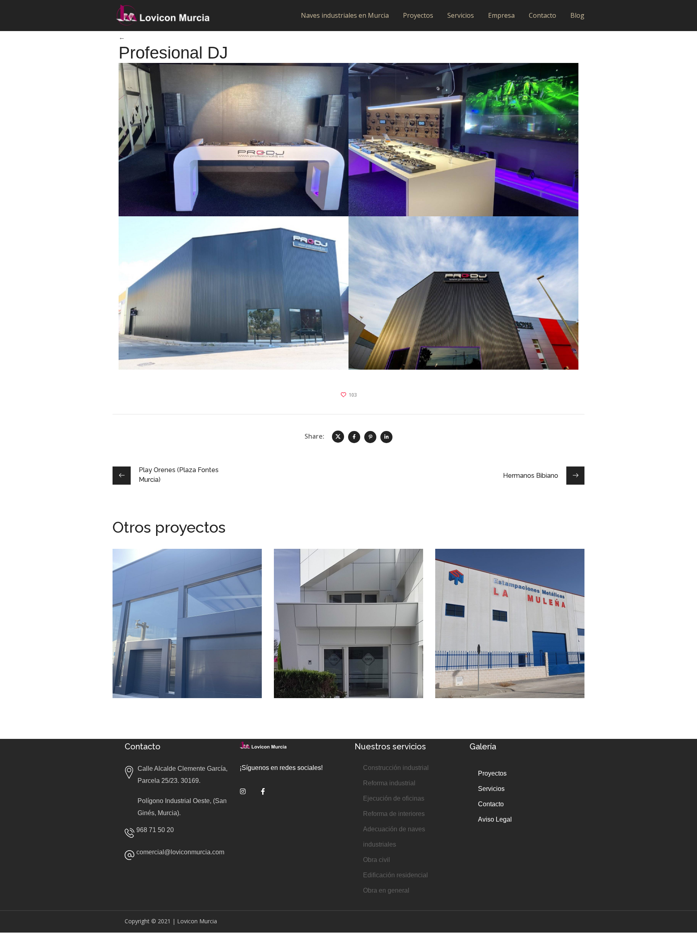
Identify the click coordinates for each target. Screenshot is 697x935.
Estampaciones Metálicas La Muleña (509, 574)
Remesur (310, 569)
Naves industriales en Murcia (345, 15)
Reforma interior (366, 581)
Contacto (542, 15)
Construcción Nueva (479, 592)
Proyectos (418, 15)
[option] (187, 629)
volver (137, 37)
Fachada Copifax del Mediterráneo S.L (175, 574)
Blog (577, 15)
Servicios (460, 15)
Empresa (501, 15)
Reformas (464, 598)
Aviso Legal (495, 819)
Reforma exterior (152, 592)
